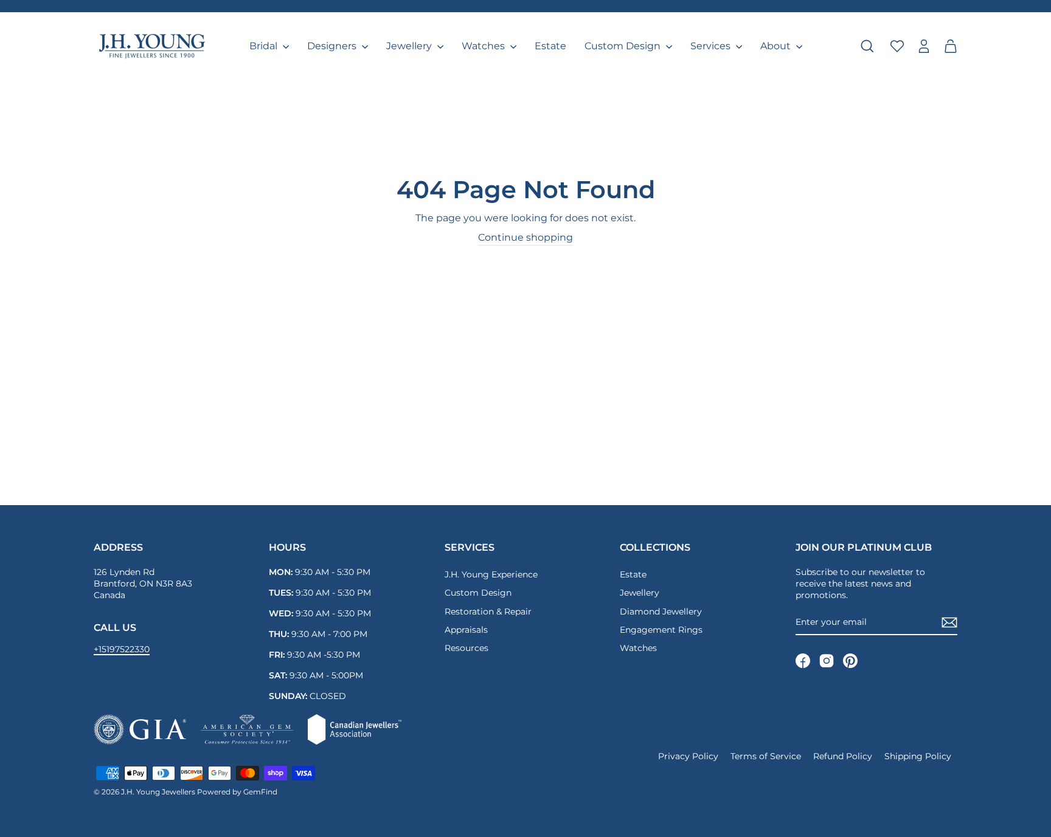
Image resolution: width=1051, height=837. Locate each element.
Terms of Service (765, 756)
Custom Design (623, 46)
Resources (466, 648)
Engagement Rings (661, 630)
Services (711, 46)
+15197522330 (122, 649)
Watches (484, 46)
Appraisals (466, 630)
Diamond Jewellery (661, 611)
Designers (333, 46)
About (776, 46)
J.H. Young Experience (491, 574)
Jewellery (410, 46)
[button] (951, 46)
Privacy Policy (688, 756)
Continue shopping (525, 237)
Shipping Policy (917, 756)
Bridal (264, 46)
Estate (550, 46)
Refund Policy (842, 756)
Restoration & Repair (488, 611)
